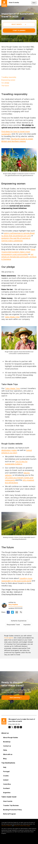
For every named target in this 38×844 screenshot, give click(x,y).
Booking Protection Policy (12, 809)
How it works (14, 2)
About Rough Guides (10, 737)
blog (15, 38)
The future (5, 85)
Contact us (7, 746)
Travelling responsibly (8, 77)
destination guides (9, 450)
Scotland (6, 788)
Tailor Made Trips (12, 317)
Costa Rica (7, 784)
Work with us (7, 754)
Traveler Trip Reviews (11, 805)
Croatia (5, 775)
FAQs (5, 750)
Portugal (6, 771)
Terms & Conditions (6, 825)
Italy (4, 767)
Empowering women (8, 80)
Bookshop (6, 742)
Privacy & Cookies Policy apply (22, 825)
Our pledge (5, 83)
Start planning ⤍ (15, 697)
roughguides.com (6, 38)
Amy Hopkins (13, 604)
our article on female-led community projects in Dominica (18, 256)
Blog (4, 758)
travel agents (8, 638)
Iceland (5, 780)
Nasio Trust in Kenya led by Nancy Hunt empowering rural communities (18, 252)
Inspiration (27, 624)
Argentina (6, 792)
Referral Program (9, 814)
